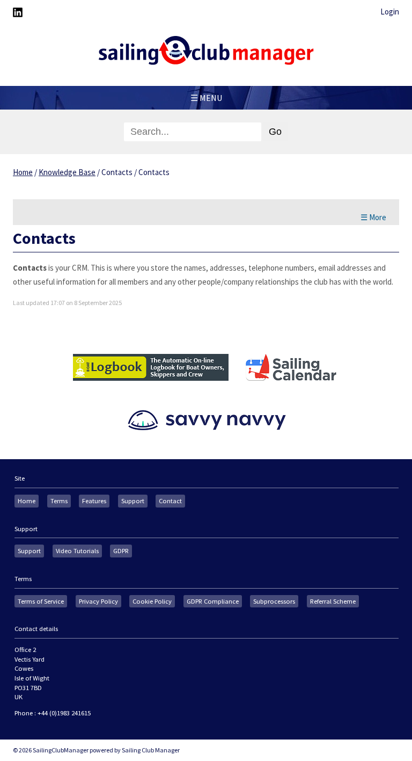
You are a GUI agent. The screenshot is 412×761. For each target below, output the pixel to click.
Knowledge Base (67, 172)
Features (94, 501)
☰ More (373, 217)
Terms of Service (41, 601)
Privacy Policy (98, 601)
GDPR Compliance (213, 601)
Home (23, 172)
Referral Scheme (333, 601)
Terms (59, 501)
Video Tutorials (77, 551)
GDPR (121, 551)
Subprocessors (274, 601)
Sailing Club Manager (151, 750)
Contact (170, 501)
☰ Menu (206, 97)
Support (132, 501)
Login (389, 11)
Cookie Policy (152, 601)
